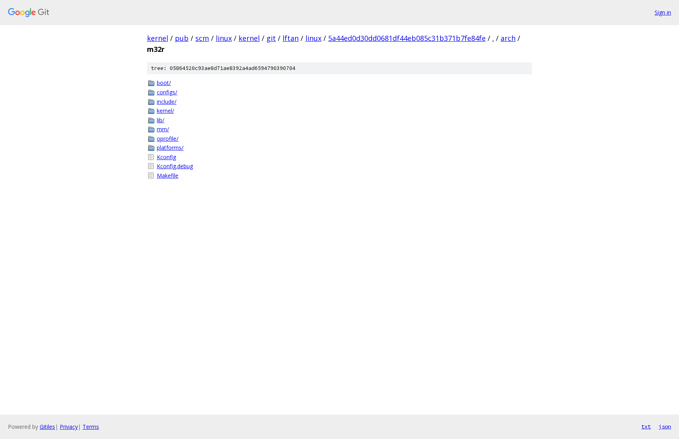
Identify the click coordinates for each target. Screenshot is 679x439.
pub (182, 38)
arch (508, 38)
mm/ (163, 129)
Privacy (69, 426)
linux (224, 38)
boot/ (164, 82)
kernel (157, 38)
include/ (166, 101)
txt (646, 426)
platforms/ (170, 147)
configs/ (167, 92)
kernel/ (165, 110)
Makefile (167, 175)
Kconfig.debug (175, 166)
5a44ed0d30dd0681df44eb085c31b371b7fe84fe (407, 38)
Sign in (663, 12)
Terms (91, 426)
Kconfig (166, 157)
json (665, 426)
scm (202, 38)
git (271, 38)
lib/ (160, 120)
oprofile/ (167, 138)
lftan (291, 38)
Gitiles (47, 426)
